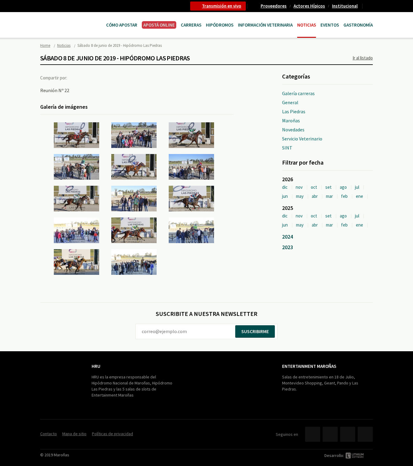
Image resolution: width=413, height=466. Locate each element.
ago (343, 187)
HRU (96, 366)
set (328, 187)
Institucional (345, 6)
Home (45, 45)
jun (285, 196)
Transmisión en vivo (221, 6)
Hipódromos (219, 25)
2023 (287, 247)
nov (299, 187)
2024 (287, 236)
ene (359, 196)
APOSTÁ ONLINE (159, 25)
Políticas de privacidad (112, 433)
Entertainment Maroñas (309, 366)
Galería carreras (298, 93)
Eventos (329, 25)
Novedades (293, 130)
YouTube (347, 434)
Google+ (102, 77)
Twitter (90, 77)
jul (357, 187)
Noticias (306, 25)
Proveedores (274, 6)
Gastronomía (358, 25)
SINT (287, 148)
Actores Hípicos (309, 6)
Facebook (77, 77)
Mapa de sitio (74, 433)
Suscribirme (255, 331)
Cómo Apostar (121, 25)
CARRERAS (191, 25)
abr (315, 196)
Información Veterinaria (265, 25)
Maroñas (291, 120)
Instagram (365, 434)
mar (329, 196)
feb (344, 196)
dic (285, 187)
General (290, 102)
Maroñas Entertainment (71, 19)
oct (314, 187)
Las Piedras (293, 111)
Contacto (370, 6)
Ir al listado (363, 58)
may (300, 196)
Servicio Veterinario (302, 139)
